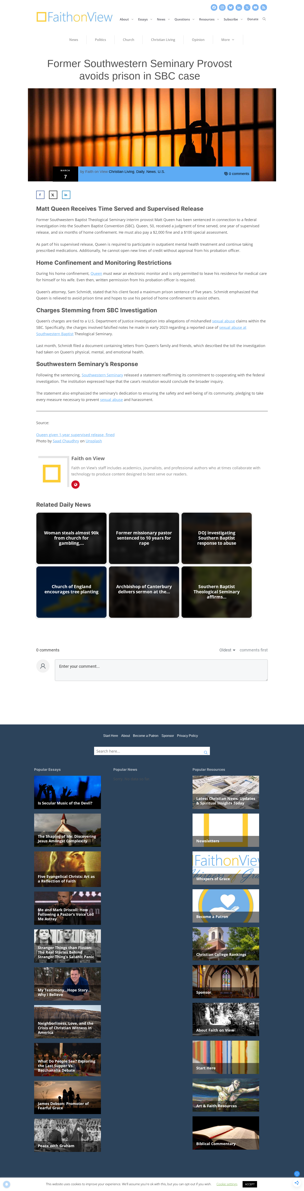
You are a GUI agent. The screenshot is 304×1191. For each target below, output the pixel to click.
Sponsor (168, 735)
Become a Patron (145, 735)
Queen (96, 273)
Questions (182, 18)
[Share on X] (53, 195)
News (161, 18)
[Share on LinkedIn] (66, 195)
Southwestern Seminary (102, 374)
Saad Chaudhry (66, 440)
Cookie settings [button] (227, 1184)
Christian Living (121, 172)
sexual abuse (223, 320)
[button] (264, 19)
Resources (206, 18)
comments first (254, 650)
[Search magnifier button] (206, 751)
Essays (143, 18)
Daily (140, 172)
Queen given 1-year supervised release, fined (75, 434)
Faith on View (96, 172)
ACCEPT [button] (250, 1184)
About (124, 18)
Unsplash (94, 440)
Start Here (110, 735)
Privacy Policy (187, 735)
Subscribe (231, 18)
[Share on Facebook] (40, 195)
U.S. (161, 172)
